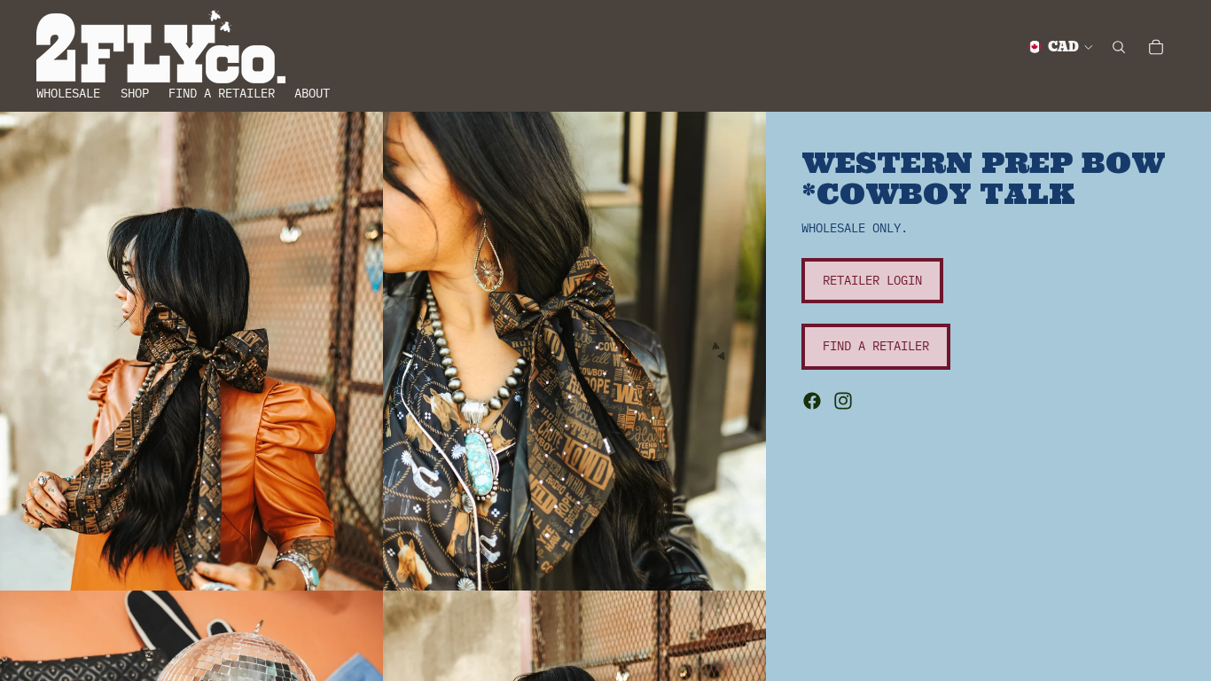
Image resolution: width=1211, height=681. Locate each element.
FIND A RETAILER (876, 346)
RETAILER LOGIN (872, 280)
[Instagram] (843, 400)
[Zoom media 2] (574, 351)
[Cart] (1156, 47)
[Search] (1118, 47)
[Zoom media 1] (191, 351)
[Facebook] (812, 400)
